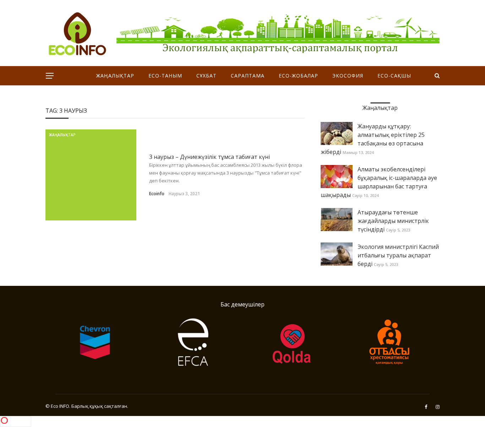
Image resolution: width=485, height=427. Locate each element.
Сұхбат (206, 75)
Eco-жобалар (298, 75)
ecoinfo (156, 194)
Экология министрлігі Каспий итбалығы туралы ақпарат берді (398, 255)
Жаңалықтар (115, 75)
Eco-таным (165, 75)
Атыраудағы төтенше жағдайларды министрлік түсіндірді (393, 220)
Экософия (347, 75)
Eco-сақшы (394, 75)
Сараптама (248, 75)
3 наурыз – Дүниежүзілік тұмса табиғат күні (209, 157)
